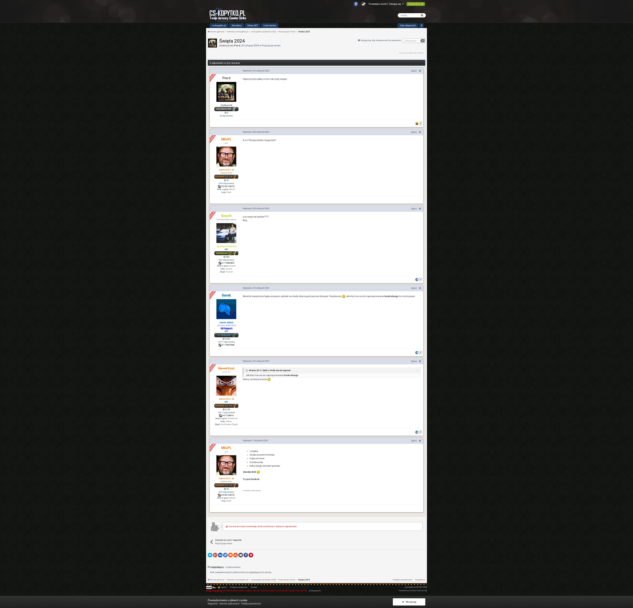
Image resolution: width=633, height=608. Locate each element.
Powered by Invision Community (413, 591)
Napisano (256, 70)
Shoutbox (236, 25)
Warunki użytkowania (229, 603)
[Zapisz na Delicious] (225, 555)
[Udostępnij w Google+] (215, 555)
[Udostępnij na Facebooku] (245, 555)
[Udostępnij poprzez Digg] (220, 555)
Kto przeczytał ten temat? (411, 53)
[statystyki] (211, 587)
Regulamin (420, 579)
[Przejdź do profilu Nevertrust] (226, 385)
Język (223, 587)
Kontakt (254, 587)
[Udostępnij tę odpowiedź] (420, 71)
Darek (279, 370)
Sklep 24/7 (252, 25)
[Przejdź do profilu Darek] (226, 309)
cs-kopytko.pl (219, 25)
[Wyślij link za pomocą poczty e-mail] (240, 555)
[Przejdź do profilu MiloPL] (226, 156)
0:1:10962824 (228, 263)
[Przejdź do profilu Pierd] (212, 43)
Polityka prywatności (402, 579)
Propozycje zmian (271, 45)
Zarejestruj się (415, 3)
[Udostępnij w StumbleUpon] (235, 555)
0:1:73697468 (228, 345)
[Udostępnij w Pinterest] (251, 555)
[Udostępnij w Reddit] (230, 555)
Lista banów (270, 25)
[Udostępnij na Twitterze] (210, 555)
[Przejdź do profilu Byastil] (226, 233)
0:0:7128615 (228, 415)
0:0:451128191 (228, 186)
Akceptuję (410, 601)
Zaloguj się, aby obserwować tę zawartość (380, 40)
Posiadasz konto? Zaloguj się (385, 3)
